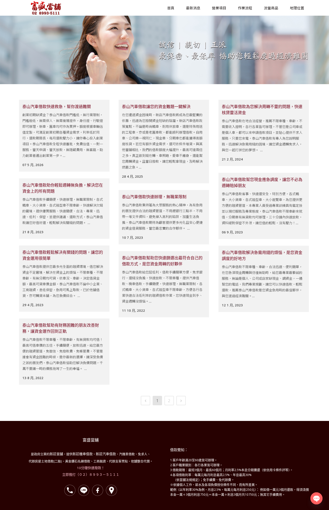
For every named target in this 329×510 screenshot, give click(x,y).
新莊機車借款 (83, 454)
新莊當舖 (56, 454)
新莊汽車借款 (106, 454)
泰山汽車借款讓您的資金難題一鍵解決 (156, 106)
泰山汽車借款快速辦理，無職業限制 (154, 196)
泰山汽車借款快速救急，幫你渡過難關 (56, 106)
